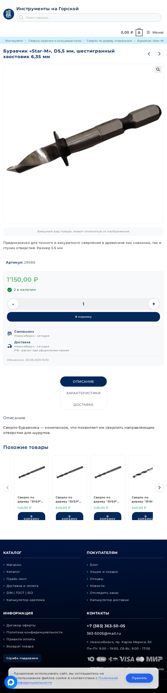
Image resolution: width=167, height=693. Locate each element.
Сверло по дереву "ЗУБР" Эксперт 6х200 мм (105, 500)
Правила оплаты (21, 639)
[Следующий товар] (159, 53)
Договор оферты (21, 625)
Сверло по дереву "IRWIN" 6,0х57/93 (144, 500)
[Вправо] (159, 487)
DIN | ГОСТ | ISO (20, 593)
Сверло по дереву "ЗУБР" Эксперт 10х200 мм (67, 500)
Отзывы (97, 579)
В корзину (83, 316)
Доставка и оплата (22, 586)
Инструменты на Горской (47, 8)
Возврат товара (20, 646)
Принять (139, 678)
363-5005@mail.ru (104, 633)
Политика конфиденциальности (35, 632)
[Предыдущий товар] (149, 53)
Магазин (14, 565)
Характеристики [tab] (83, 393)
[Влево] (7, 487)
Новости (97, 586)
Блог (94, 565)
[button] (158, 69)
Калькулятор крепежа (26, 600)
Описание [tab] (83, 381)
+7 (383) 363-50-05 (106, 626)
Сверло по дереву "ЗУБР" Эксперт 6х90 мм (31, 500)
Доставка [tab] (83, 404)
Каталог (13, 572)
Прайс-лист (17, 579)
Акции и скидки (104, 572)
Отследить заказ (104, 593)
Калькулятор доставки (109, 600)
